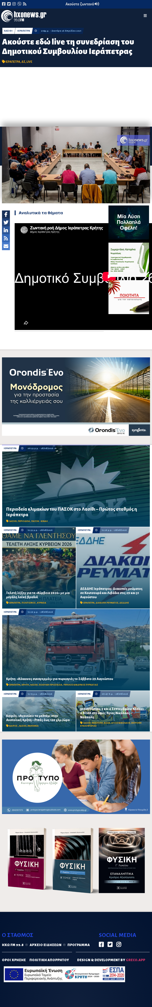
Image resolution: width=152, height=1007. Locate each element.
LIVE (29, 61)
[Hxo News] (24, 17)
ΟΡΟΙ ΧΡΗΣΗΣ (14, 960)
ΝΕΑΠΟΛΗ (97, 723)
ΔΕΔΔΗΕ (124, 603)
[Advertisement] (76, 97)
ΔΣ (23, 61)
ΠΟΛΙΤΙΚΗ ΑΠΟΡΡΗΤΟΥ (49, 960)
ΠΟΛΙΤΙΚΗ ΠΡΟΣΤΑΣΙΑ (50, 685)
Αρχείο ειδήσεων (46, 945)
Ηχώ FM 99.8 (13, 945)
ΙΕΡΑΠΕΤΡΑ (23, 31)
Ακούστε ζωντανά (80, 4)
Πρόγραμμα (78, 945)
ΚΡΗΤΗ (25, 685)
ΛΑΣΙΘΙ (8, 31)
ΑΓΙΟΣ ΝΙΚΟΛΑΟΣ (120, 723)
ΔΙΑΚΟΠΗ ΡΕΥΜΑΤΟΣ (107, 603)
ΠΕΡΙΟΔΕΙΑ (24, 521)
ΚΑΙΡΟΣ (13, 726)
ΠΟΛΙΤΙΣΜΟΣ (29, 603)
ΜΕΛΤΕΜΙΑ (33, 726)
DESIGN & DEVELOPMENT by (111, 960)
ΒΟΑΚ (107, 723)
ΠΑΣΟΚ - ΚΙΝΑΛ (39, 521)
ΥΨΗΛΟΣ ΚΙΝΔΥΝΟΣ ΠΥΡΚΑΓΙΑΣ (80, 685)
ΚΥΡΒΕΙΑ (41, 603)
